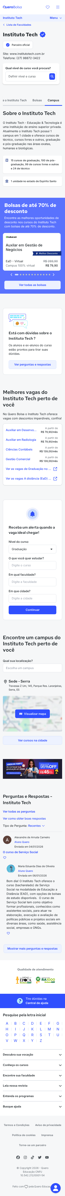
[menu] (57, 7)
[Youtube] (47, 1157)
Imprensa (47, 1135)
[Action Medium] (32, 769)
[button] (56, 1188)
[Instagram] (25, 1157)
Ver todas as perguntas (19, 811)
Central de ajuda (37, 1003)
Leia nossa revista (15, 1086)
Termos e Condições (16, 1124)
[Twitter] (40, 1157)
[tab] (37, 100)
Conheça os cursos (15, 1065)
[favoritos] (47, 7)
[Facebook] (18, 1157)
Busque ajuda (12, 1106)
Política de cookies (24, 1135)
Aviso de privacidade (48, 1124)
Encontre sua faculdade (19, 1075)
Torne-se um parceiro (32, 1145)
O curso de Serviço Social (20, 852)
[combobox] (32, 565)
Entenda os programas (18, 1096)
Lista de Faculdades (18, 24)
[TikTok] (32, 1157)
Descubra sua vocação (18, 1054)
